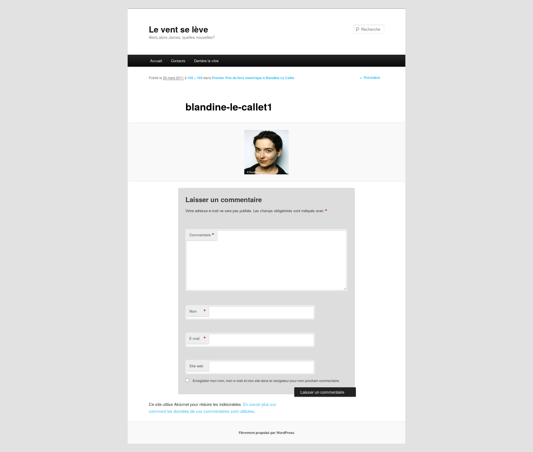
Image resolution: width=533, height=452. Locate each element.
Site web (196, 365)
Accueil (156, 60)
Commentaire (201, 234)
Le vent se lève (178, 29)
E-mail (197, 338)
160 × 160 (195, 77)
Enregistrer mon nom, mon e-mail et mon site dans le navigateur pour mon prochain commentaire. (266, 380)
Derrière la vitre (206, 60)
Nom (197, 311)
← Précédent (369, 77)
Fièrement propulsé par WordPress (266, 432)
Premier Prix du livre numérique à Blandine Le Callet (253, 77)
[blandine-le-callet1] (266, 152)
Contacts (178, 60)
